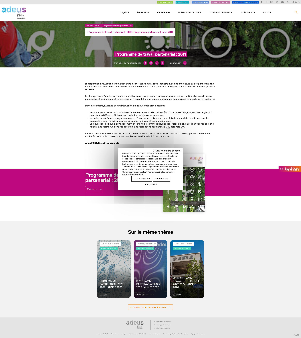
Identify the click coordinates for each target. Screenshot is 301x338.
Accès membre (247, 12)
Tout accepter (142, 178)
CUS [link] (168, 126)
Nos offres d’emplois (163, 322)
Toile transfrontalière (200, 2)
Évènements (143, 12)
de (299, 2)
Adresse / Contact (102, 334)
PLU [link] (174, 112)
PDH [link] (189, 112)
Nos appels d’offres (163, 325)
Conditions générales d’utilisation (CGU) (175, 334)
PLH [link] (184, 112)
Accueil (89, 26)
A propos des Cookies (197, 334)
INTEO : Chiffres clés (165, 2)
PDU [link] (180, 112)
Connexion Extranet (163, 328)
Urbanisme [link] (172, 86)
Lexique (124, 334)
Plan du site (114, 334)
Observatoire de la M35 (220, 2)
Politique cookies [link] (151, 184)
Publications (163, 12)
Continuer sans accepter (168, 150)
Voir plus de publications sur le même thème (148, 307)
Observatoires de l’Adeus (189, 12)
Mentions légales (154, 334)
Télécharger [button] (92, 189)
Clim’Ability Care (182, 2)
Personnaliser (162, 178)
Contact (267, 12)
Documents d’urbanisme (221, 12)
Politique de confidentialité (137, 334)
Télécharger (174, 63)
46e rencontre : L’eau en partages (245, 2)
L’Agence (125, 12)
